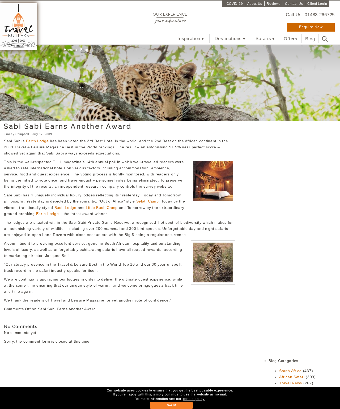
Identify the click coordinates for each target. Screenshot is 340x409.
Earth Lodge (38, 141)
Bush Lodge (66, 207)
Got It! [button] (171, 405)
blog (84, 50)
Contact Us (294, 3)
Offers (290, 38)
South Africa (290, 371)
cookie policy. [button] (194, 399)
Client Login (317, 3)
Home (69, 50)
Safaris (263, 38)
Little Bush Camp (102, 207)
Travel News (290, 383)
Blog (310, 38)
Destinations (228, 38)
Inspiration (188, 38)
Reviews (273, 3)
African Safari (291, 377)
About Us (254, 3)
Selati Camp (147, 201)
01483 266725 (320, 14)
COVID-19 (235, 3)
